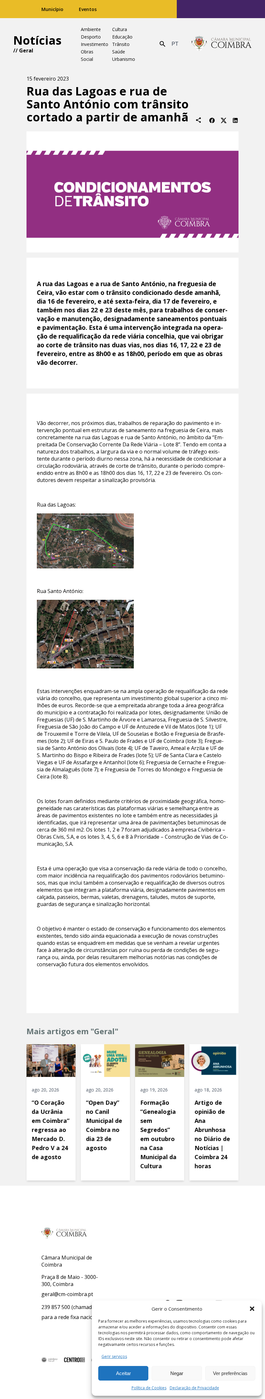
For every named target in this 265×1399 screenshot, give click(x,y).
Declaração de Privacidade (194, 1388)
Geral (26, 50)
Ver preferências (230, 1373)
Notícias (37, 40)
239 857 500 (55, 1307)
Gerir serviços (114, 1356)
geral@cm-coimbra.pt (67, 1294)
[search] (162, 44)
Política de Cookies (149, 1388)
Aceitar (123, 1373)
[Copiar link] (198, 120)
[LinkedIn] (235, 120)
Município (52, 9)
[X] (223, 120)
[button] (252, 1308)
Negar (176, 1373)
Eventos (88, 9)
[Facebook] (212, 120)
